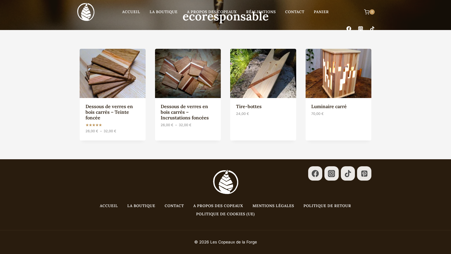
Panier (321, 11)
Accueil (131, 11)
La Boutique (164, 11)
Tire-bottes (249, 106)
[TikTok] (372, 28)
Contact (294, 11)
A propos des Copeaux (212, 11)
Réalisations (261, 11)
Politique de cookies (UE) (225, 214)
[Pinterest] (364, 173)
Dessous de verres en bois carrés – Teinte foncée (109, 112)
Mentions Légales (273, 205)
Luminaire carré (329, 106)
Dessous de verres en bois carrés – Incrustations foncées (185, 112)
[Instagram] (360, 28)
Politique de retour (327, 205)
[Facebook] (349, 28)
